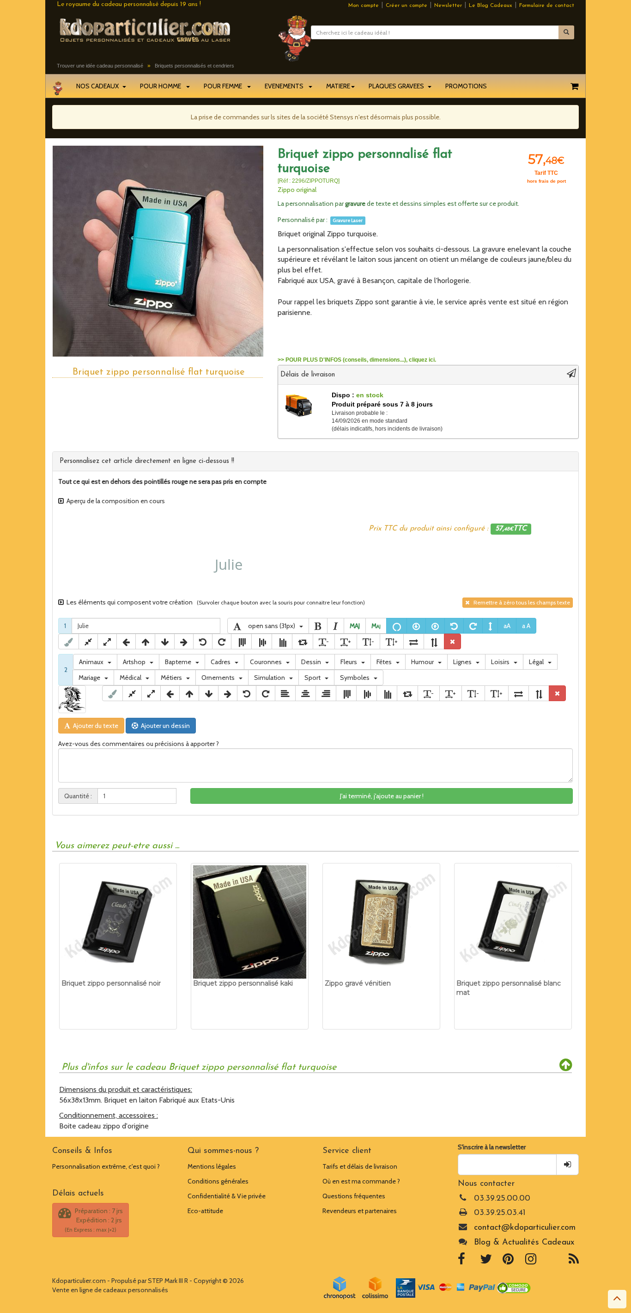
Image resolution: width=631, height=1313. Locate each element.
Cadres (223, 662)
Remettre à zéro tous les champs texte (519, 602)
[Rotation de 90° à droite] (302, 641)
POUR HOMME (162, 86)
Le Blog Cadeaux (490, 5)
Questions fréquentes (353, 1196)
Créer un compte (406, 5)
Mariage (91, 677)
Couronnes (268, 662)
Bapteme (180, 662)
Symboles (357, 677)
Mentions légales (212, 1166)
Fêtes (386, 662)
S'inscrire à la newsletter (492, 1147)
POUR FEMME (225, 86)
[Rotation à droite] (473, 626)
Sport (314, 677)
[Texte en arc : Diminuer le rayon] (416, 626)
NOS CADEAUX (98, 86)
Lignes (464, 662)
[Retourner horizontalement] (413, 641)
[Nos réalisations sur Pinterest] (508, 1261)
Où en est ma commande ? (361, 1181)
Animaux (93, 662)
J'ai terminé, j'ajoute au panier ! (382, 796)
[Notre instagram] (530, 1261)
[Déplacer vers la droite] (184, 641)
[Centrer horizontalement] (305, 693)
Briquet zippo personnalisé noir (111, 983)
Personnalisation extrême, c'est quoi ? (106, 1166)
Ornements (220, 677)
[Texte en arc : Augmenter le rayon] (435, 626)
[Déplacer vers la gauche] (126, 641)
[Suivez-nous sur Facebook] (461, 1261)
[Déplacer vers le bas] (165, 641)
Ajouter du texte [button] (94, 725)
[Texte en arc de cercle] (396, 626)
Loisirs (502, 662)
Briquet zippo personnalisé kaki (243, 983)
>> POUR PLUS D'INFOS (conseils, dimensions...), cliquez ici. (357, 360)
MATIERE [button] (338, 86)
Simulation (271, 677)
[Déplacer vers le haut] (145, 641)
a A (526, 626)
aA (507, 626)
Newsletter (448, 5)
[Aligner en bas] (282, 641)
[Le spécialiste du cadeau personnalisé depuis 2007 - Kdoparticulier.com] (160, 29)
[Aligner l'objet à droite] (326, 693)
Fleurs (350, 662)
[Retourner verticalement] (434, 641)
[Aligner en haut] (241, 641)
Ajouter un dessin (164, 725)
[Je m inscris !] (567, 1164)
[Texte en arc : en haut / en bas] (490, 626)
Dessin (313, 662)
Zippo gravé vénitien (358, 983)
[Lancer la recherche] (566, 32)
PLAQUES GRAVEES (398, 86)
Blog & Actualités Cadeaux (524, 1243)
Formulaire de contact (546, 5)
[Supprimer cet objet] (452, 641)
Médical (133, 677)
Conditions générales (218, 1181)
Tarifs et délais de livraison (359, 1166)
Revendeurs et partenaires (359, 1211)
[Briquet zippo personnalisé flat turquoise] (158, 250)
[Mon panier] (574, 86)
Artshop (136, 662)
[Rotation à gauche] (454, 626)
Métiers (173, 677)
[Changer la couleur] (68, 641)
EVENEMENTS (286, 86)
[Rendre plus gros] (107, 641)
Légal (538, 662)
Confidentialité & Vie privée (227, 1196)
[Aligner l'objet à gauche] (285, 693)
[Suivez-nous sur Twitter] (486, 1261)
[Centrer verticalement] (261, 641)
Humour (424, 662)
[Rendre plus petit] (88, 641)
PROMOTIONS (466, 86)
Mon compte (363, 5)
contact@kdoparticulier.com (525, 1228)
